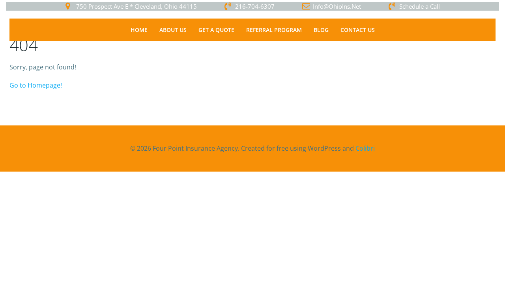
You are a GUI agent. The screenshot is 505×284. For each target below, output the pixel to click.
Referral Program (274, 30)
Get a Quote (216, 30)
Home (139, 30)
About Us (173, 30)
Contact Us (357, 30)
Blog (321, 30)
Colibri (365, 148)
